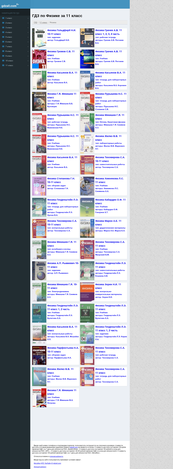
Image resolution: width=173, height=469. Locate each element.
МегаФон (37, 463)
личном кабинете (56, 456)
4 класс (9, 32)
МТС (43, 463)
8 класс (9, 51)
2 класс (9, 22)
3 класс (9, 27)
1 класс (9, 18)
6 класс (9, 41)
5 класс (9, 37)
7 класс (9, 46)
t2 (52, 463)
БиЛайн (48, 463)
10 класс (9, 60)
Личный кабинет (40, 466)
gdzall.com (8, 5)
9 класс (9, 55)
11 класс (9, 65)
